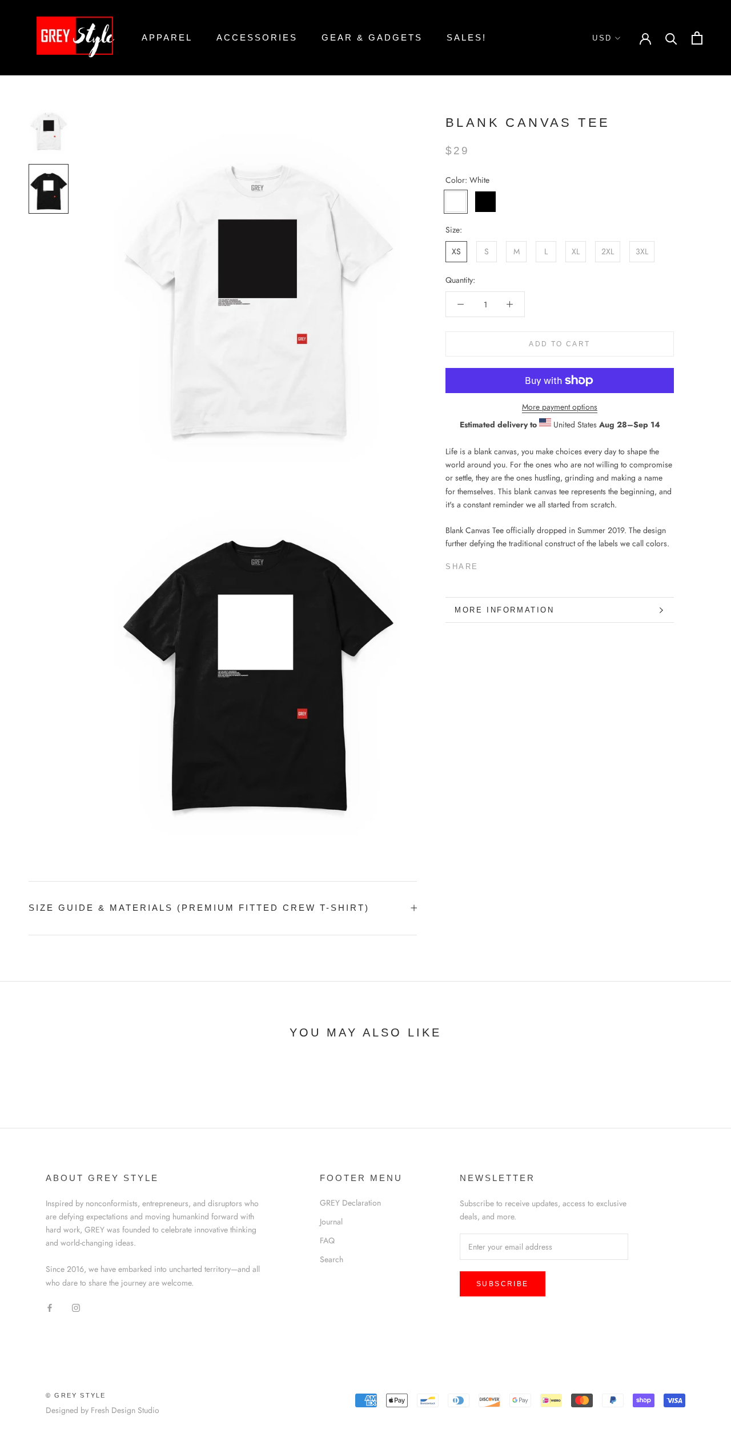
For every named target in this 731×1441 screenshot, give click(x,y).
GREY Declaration (350, 1202)
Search (331, 1259)
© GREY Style (76, 1395)
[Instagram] (76, 1307)
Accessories (257, 37)
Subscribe (502, 1284)
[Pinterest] (519, 564)
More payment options (559, 407)
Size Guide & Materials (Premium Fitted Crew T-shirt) (199, 907)
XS (456, 251)
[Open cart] (697, 38)
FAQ (327, 1240)
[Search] (671, 38)
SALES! (467, 37)
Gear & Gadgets (372, 37)
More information (505, 610)
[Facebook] (489, 564)
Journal (331, 1221)
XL (576, 251)
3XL (642, 251)
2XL (607, 251)
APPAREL (167, 37)
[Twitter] (504, 564)
